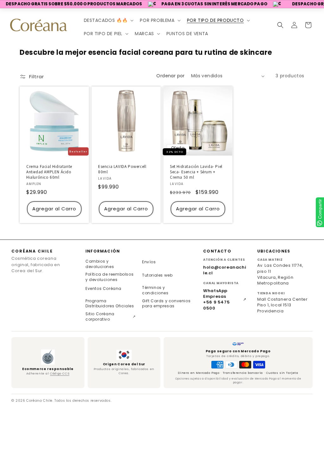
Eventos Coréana (103, 288)
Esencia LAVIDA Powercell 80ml (122, 169)
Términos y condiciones (155, 290)
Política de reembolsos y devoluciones (109, 277)
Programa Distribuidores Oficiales (109, 303)
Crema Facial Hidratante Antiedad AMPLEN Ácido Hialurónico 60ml (49, 172)
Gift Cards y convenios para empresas (166, 303)
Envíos (149, 262)
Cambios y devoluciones (99, 264)
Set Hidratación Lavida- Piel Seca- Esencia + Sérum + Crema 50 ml (196, 172)
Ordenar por (170, 76)
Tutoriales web (157, 275)
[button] (108, 20)
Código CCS (59, 373)
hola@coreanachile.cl (224, 270)
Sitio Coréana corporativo (110, 316)
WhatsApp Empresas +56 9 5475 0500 (224, 299)
